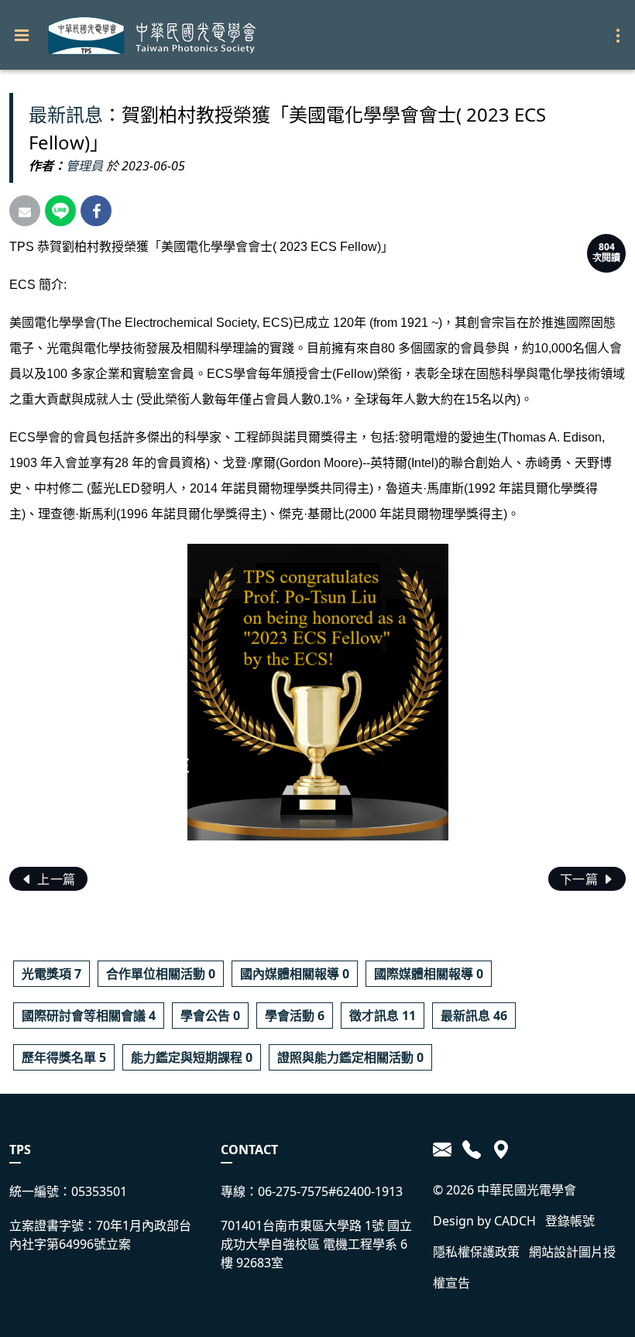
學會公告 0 (210, 1015)
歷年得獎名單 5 (64, 1057)
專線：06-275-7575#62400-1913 (312, 1191)
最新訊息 (66, 114)
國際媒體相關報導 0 (428, 973)
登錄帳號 (570, 1220)
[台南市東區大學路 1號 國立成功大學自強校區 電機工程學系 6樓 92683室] (498, 1149)
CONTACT (249, 1149)
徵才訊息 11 (382, 1015)
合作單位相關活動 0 (160, 973)
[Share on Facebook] (96, 210)
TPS (20, 1149)
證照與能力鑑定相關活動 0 (350, 1057)
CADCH (515, 1220)
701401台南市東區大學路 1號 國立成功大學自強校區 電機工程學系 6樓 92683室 (316, 1244)
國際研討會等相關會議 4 (89, 1015)
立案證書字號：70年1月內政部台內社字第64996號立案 (100, 1235)
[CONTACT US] (445, 1149)
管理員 (84, 165)
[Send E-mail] (24, 210)
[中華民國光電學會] (152, 35)
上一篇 (55, 879)
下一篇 (581, 879)
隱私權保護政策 (476, 1251)
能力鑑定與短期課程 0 (191, 1057)
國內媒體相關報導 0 (294, 973)
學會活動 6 (294, 1015)
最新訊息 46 (474, 1015)
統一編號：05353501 (68, 1191)
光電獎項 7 (51, 973)
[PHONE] (471, 1149)
